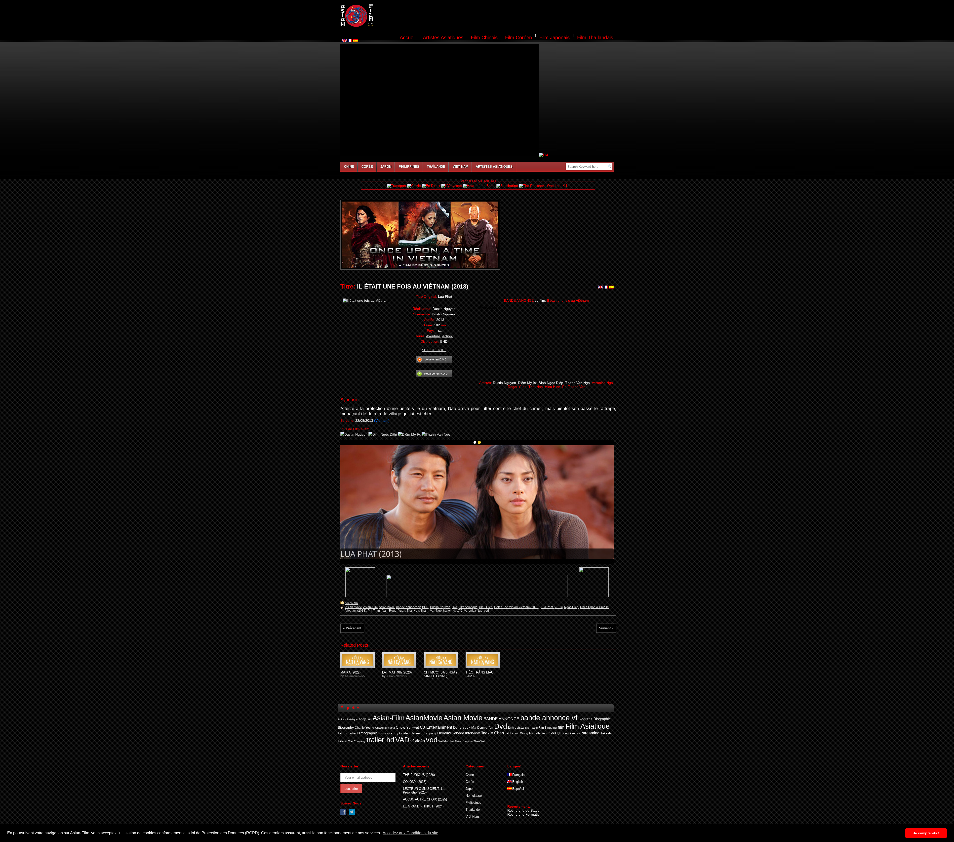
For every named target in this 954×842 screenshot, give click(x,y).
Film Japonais (554, 37)
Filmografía (347, 733)
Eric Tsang (531, 727)
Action (447, 336)
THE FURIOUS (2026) (419, 775)
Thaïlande (436, 166)
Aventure (433, 336)
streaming (590, 733)
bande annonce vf (408, 607)
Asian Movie (353, 607)
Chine (349, 166)
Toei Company (356, 741)
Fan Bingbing (548, 727)
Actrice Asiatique (348, 719)
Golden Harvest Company (417, 733)
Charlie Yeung (364, 727)
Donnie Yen (485, 727)
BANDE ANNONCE (501, 718)
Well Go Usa (446, 741)
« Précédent (352, 628)
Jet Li (509, 733)
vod (486, 610)
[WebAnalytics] (517, 799)
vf (412, 741)
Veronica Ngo (473, 610)
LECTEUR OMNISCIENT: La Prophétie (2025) (423, 790)
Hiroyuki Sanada (450, 733)
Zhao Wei (479, 741)
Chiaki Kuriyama (385, 727)
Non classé (474, 796)
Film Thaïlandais (595, 37)
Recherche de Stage (523, 810)
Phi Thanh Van (378, 610)
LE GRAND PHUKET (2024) (423, 806)
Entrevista (516, 727)
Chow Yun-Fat (407, 727)
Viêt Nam (460, 166)
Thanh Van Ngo (431, 610)
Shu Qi (554, 733)
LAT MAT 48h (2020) (397, 672)
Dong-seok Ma (464, 727)
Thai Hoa (413, 610)
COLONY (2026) (414, 782)
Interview (472, 733)
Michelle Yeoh (538, 733)
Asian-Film (370, 607)
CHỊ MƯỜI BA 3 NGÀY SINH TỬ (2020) (441, 674)
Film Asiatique (468, 607)
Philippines (409, 166)
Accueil (407, 37)
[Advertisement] (496, 16)
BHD (425, 607)
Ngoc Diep (571, 607)
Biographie (602, 719)
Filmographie (367, 733)
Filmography (388, 733)
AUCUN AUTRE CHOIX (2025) (425, 799)
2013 (440, 320)
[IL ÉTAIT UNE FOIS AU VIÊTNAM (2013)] (357, 660)
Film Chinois (484, 37)
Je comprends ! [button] (926, 833)
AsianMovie (387, 607)
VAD (460, 610)
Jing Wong (521, 733)
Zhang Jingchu (464, 741)
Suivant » (606, 628)
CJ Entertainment (436, 727)
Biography (346, 727)
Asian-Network (355, 676)
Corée (367, 166)
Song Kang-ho (571, 733)
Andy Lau (365, 719)
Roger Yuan (397, 610)
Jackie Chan (492, 732)
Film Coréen (518, 37)
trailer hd (449, 610)
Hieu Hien (486, 607)
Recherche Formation (524, 814)
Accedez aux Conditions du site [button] (410, 833)
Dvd (454, 607)
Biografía (585, 719)
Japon (385, 166)
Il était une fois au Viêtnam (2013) (516, 607)
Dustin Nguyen (440, 607)
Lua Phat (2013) (552, 607)
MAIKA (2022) (350, 672)
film (561, 727)
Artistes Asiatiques (443, 37)
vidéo (420, 741)
